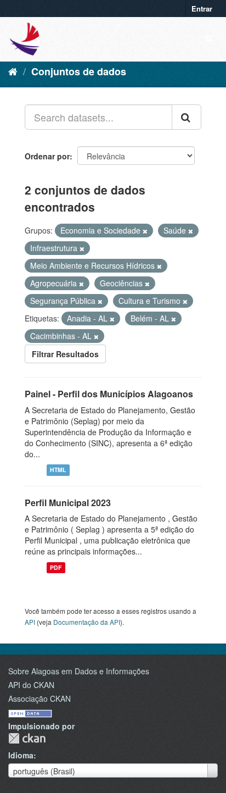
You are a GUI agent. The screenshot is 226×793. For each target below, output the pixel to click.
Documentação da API (86, 621)
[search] (186, 117)
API (30, 621)
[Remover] (145, 230)
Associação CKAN (39, 698)
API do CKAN (31, 684)
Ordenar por (47, 156)
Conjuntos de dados (78, 71)
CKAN (27, 738)
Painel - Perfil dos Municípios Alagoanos (109, 393)
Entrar (201, 8)
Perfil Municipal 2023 (68, 502)
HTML (58, 470)
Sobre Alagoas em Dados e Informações (78, 671)
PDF (55, 567)
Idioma (20, 755)
